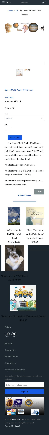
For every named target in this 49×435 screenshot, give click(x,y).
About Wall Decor (18, 420)
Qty (6, 125)
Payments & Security (15, 370)
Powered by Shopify (13, 426)
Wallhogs (9, 97)
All (16, 11)
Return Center (11, 356)
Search (8, 343)
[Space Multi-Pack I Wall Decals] (24, 27)
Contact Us (10, 350)
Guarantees (10, 363)
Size (6, 114)
